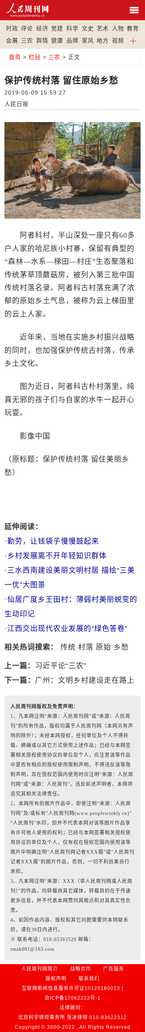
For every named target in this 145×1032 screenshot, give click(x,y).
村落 (85, 647)
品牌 (72, 40)
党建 (57, 28)
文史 (88, 28)
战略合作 (80, 969)
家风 (88, 40)
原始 (103, 647)
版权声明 (56, 978)
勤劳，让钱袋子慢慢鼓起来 (53, 541)
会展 (12, 40)
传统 (68, 647)
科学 (72, 28)
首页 (15, 57)
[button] (133, 40)
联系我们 (89, 978)
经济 (42, 28)
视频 (118, 40)
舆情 (42, 40)
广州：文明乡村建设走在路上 (85, 680)
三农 (27, 40)
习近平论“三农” (61, 666)
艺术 (103, 28)
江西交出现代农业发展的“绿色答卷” (67, 629)
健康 (57, 40)
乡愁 (121, 647)
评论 (27, 28)
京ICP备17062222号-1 (73, 998)
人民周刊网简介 (39, 969)
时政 (12, 28)
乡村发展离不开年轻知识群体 (57, 556)
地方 (103, 40)
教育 (133, 28)
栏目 (35, 57)
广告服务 (113, 969)
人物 (118, 28)
